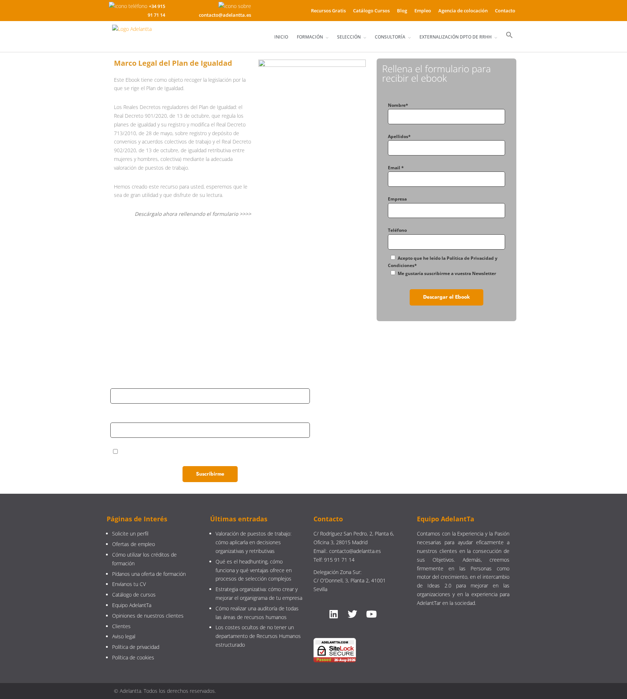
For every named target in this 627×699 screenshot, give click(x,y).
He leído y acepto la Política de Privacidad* (169, 452)
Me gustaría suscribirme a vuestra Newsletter (447, 273)
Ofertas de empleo (133, 544)
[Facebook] (400, 425)
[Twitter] (432, 425)
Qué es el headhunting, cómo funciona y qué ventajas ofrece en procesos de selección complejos (254, 570)
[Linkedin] (369, 425)
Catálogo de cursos (134, 594)
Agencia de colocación (463, 10)
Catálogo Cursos (371, 10)
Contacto (505, 10)
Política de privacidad (135, 646)
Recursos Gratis (328, 10)
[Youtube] (464, 425)
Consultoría (390, 37)
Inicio (281, 37)
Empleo (422, 10)
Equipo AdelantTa (131, 605)
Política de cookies (133, 657)
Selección (349, 37)
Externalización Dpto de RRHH (455, 37)
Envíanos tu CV (129, 584)
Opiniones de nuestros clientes (148, 615)
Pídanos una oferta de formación (149, 573)
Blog (402, 10)
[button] (509, 35)
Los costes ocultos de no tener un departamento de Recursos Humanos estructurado (258, 636)
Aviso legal (123, 636)
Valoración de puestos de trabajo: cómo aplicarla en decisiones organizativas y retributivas (253, 542)
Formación (310, 37)
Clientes (121, 626)
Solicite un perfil (130, 533)
